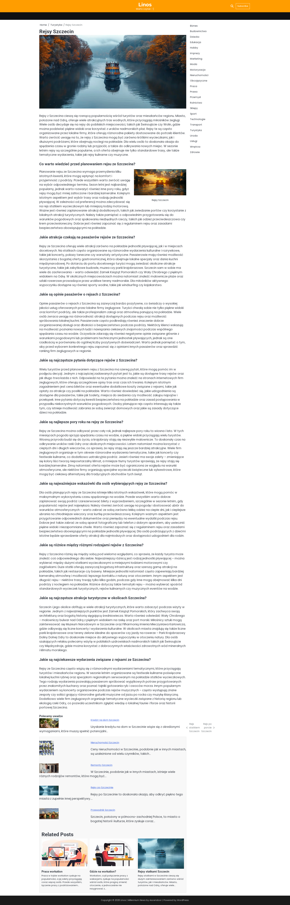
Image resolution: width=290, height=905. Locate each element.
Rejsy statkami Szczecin (153, 871)
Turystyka (196, 130)
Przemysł (195, 97)
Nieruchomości (199, 75)
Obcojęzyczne (198, 81)
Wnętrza (195, 146)
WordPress (183, 900)
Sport (193, 114)
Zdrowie (195, 152)
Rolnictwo (196, 102)
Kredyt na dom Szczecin (105, 720)
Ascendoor (156, 900)
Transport (196, 125)
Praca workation (52, 871)
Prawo (194, 92)
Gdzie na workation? (103, 871)
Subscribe (242, 6)
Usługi (193, 141)
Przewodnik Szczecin (103, 810)
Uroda (194, 135)
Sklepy (194, 108)
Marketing (196, 58)
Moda (193, 64)
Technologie (197, 119)
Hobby (194, 48)
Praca (193, 86)
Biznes (194, 26)
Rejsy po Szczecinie (102, 787)
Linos (145, 5)
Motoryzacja (197, 70)
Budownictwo (198, 31)
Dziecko (194, 37)
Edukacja (195, 42)
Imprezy (195, 53)
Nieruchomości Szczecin (105, 742)
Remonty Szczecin (101, 765)
